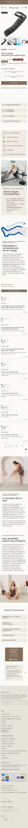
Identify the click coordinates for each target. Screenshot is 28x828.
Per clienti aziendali (6, 726)
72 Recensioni (12, 49)
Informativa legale (21, 792)
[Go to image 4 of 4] (24, 41)
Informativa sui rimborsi (7, 785)
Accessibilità (4, 757)
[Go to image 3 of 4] (17, 41)
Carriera (3, 723)
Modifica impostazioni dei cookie (10, 753)
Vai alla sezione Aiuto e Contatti (10, 769)
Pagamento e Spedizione (8, 738)
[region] (14, 24)
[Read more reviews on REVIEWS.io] (14, 658)
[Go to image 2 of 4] (10, 41)
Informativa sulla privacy (8, 743)
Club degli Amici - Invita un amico (10, 716)
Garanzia (3, 755)
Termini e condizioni (7, 746)
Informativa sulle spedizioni (8, 792)
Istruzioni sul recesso (7, 741)
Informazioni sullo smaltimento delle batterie (14, 750)
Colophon (4, 748)
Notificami (14, 83)
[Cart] (25, 7)
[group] (14, 285)
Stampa (3, 721)
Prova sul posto (5, 714)
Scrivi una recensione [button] (14, 290)
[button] (14, 105)
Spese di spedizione (15, 63)
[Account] (22, 7)
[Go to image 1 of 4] (3, 41)
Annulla (5, 731)
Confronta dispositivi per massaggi (11, 718)
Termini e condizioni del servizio (9, 790)
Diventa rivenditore (6, 728)
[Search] (5, 7)
